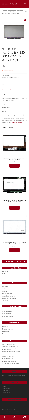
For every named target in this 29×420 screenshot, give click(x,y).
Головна (5, 10)
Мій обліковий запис (5, 417)
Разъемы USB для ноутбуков (8, 344)
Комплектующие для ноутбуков (15, 10)
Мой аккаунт (5, 300)
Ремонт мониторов (6, 315)
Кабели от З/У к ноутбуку (8, 356)
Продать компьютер (7, 328)
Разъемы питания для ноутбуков (10, 348)
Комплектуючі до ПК (7, 295)
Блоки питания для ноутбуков (9, 361)
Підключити (5, 271)
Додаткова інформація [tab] (8, 89)
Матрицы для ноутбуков (7, 11)
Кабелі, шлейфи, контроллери (9, 298)
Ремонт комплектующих (7, 316)
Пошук (14, 417)
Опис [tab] (3, 84)
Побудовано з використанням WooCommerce (14, 411)
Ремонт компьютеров (7, 311)
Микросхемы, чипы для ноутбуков (10, 346)
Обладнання (5, 275)
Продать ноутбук (6, 326)
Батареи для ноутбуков (7, 358)
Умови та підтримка (6, 276)
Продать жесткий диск (7, 329)
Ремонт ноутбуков (6, 309)
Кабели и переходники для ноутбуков (11, 351)
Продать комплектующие (8, 334)
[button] (25, 20)
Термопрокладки (6, 354)
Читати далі (14, 165)
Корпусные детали (6, 349)
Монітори (4, 290)
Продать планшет (6, 333)
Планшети (4, 291)
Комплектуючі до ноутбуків (8, 296)
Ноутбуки (4, 288)
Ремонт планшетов (6, 313)
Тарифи (4, 273)
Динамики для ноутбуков (8, 353)
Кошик (22, 416)
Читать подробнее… (17, 122)
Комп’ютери (5, 286)
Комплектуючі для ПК (7, 293)
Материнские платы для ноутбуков (10, 363)
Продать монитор (6, 331)
